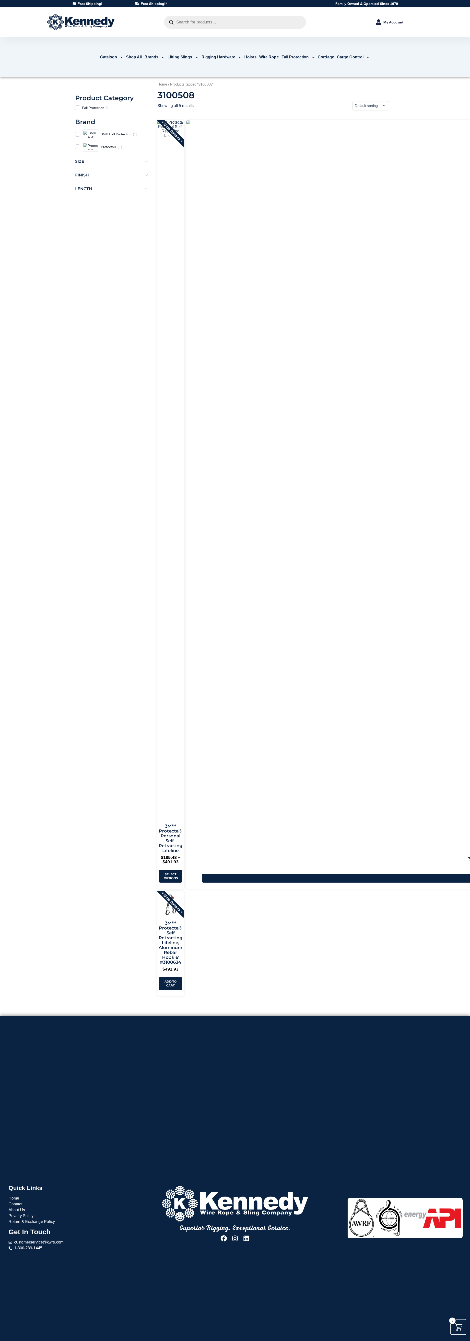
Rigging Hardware (218, 57)
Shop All (134, 57)
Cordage (326, 57)
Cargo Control (350, 57)
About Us (17, 1210)
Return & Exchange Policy (32, 1222)
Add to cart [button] (170, 983)
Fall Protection (295, 57)
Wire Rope (269, 57)
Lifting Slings (179, 57)
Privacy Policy (21, 1216)
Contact (15, 1204)
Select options (171, 876)
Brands (151, 57)
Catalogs (108, 57)
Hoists (250, 57)
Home (162, 84)
